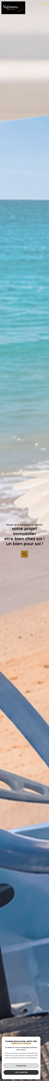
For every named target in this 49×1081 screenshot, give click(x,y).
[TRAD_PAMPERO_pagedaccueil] (13, 13)
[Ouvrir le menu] (46, 4)
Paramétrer (21, 1066)
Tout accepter (21, 1072)
